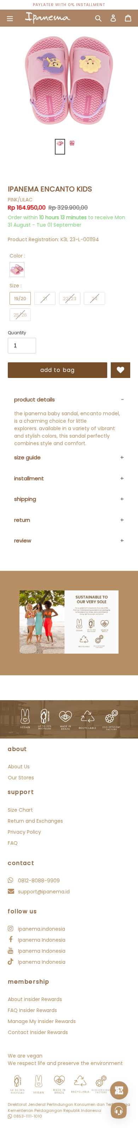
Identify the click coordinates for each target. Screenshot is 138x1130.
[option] (69, 5)
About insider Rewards (35, 999)
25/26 (20, 315)
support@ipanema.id (43, 891)
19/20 (20, 298)
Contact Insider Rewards (38, 1032)
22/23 (69, 298)
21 (45, 298)
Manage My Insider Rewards (42, 1021)
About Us (19, 766)
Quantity (17, 333)
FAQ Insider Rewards (32, 1010)
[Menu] (9, 18)
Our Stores (21, 777)
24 (95, 298)
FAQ (13, 843)
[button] (120, 370)
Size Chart (20, 809)
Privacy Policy (24, 832)
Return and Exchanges (35, 820)
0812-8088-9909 (38, 880)
